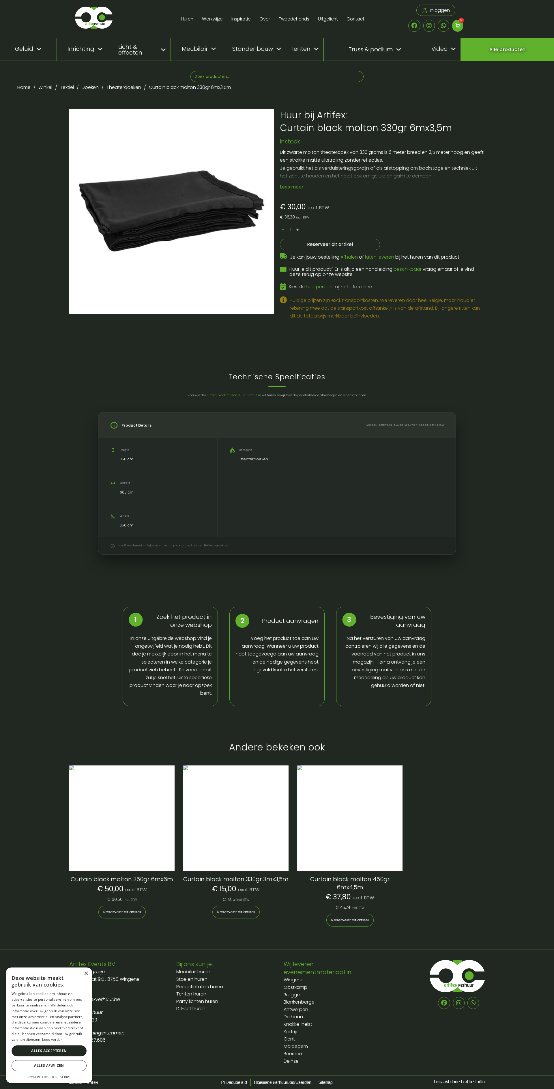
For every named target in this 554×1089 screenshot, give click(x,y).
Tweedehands (294, 19)
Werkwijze (212, 19)
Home (24, 87)
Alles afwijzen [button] (49, 1065)
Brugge (292, 994)
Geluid (24, 49)
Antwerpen (296, 1009)
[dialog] (49, 1025)
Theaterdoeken (123, 87)
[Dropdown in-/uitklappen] (39, 49)
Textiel (67, 87)
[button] (266, 116)
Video (439, 49)
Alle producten (507, 49)
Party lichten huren (197, 1001)
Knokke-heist (298, 1024)
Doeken (90, 87)
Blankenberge (299, 1002)
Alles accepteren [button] (49, 1050)
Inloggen (440, 10)
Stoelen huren (191, 979)
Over (264, 19)
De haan (293, 1016)
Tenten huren (191, 994)
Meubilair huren (194, 971)
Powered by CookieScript (49, 1077)
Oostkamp (295, 987)
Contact (355, 19)
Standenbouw (252, 49)
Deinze (291, 1061)
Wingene (294, 979)
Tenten (300, 49)
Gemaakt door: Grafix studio (459, 1081)
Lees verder (52, 1039)
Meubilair (195, 49)
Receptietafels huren (199, 986)
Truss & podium (371, 49)
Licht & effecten (130, 49)
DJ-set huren (190, 1008)
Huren (187, 19)
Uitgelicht (328, 19)
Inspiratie (241, 19)
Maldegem (296, 1046)
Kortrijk (291, 1031)
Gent (289, 1039)
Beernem (294, 1053)
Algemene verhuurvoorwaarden (282, 1082)
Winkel (45, 87)
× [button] (86, 974)
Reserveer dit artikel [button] (122, 912)
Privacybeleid (234, 1082)
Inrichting (81, 49)
